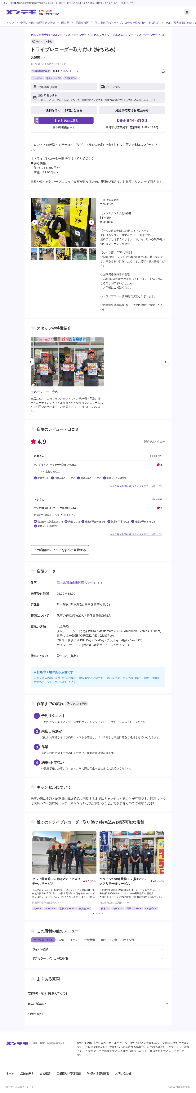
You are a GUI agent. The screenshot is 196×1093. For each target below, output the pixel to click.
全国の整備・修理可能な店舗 (37, 22)
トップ (10, 22)
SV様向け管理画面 (98, 1073)
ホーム (10, 1073)
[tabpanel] (98, 952)
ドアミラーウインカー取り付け (51, 958)
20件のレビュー (69, 70)
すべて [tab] (74, 939)
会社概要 (45, 1073)
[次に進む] (165, 362)
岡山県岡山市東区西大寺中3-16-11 (80, 582)
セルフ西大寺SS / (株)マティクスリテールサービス (136, 486)
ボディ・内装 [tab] (109, 939)
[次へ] (91, 222)
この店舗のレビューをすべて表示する (60, 550)
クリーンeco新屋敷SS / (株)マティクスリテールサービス (123, 881)
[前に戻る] (30, 362)
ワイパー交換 (40, 949)
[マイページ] (187, 12)
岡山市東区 (82, 22)
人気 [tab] (61, 939)
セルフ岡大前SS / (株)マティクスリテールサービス (56, 881)
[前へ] (35, 222)
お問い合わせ (123, 1073)
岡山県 (65, 22)
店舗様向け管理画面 (69, 1073)
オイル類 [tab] (128, 939)
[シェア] (163, 71)
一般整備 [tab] (89, 939)
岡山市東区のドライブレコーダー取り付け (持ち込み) (127, 22)
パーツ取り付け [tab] (43, 939)
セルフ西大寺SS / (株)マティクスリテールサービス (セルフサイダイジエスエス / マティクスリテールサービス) (97, 35)
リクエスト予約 (44, 41)
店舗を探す (27, 1073)
